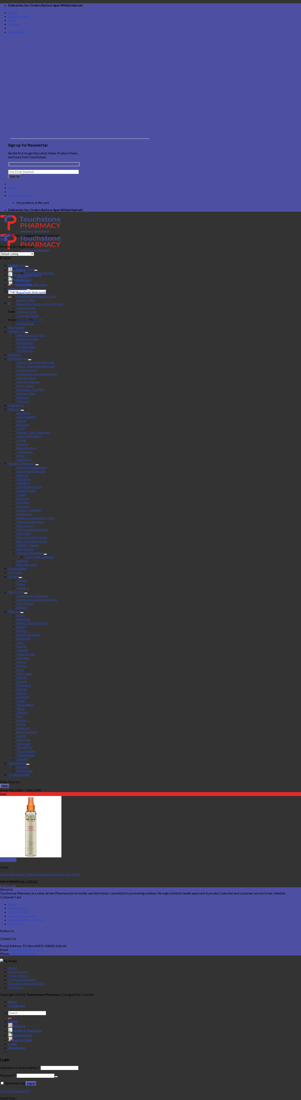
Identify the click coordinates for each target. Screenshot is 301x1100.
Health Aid (24, 514)
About (13, 12)
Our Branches (18, 16)
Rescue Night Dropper (32, 537)
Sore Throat (24, 549)
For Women (24, 771)
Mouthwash (24, 343)
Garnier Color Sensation (33, 432)
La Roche (22, 697)
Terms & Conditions (22, 916)
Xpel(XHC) (24, 459)
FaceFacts (23, 685)
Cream (21, 494)
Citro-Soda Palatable (39, 557)
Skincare (14, 611)
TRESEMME (25, 755)
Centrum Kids (26, 308)
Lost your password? (14, 1091)
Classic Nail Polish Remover (35, 366)
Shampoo (22, 397)
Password (8, 1075)
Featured (14, 354)
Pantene (22, 444)
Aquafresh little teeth (31, 292)
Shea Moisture (26, 448)
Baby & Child (17, 288)
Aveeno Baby (25, 300)
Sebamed (22, 728)
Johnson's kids (26, 312)
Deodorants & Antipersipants (36, 374)
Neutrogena (24, 705)
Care (19, 642)
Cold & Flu (23, 479)
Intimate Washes (28, 382)
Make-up (22, 281)
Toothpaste (24, 351)
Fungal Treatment (28, 510)
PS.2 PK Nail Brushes (39, 273)
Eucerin (21, 681)
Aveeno (21, 631)
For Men (22, 767)
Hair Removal (26, 378)
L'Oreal (21, 693)
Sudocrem (23, 740)
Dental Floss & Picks (30, 335)
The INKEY (24, 747)
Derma (21, 662)
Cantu (20, 428)
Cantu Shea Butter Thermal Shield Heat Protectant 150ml (40, 874)
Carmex (21, 580)
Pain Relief (23, 533)
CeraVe (21, 646)
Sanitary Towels (27, 545)
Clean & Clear (25, 654)
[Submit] (9, 297)
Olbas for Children (29, 319)
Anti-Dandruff (26, 417)
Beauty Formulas (28, 634)
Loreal (20, 701)
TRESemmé (24, 452)
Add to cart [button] (8, 885)
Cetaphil (22, 650)
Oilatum (22, 712)
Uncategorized (18, 775)
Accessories (16, 265)
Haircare (14, 409)
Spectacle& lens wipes (31, 284)
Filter (5, 786)
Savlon (21, 724)
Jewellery (23, 277)
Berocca (22, 475)
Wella (20, 456)
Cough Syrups (26, 491)
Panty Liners (25, 386)
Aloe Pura (23, 413)
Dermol (21, 666)
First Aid (22, 502)
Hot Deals (15, 572)
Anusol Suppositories (31, 471)
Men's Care (16, 592)
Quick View (8, 860)
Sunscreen (23, 743)
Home (4, 235)
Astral (20, 627)
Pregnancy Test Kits (30, 389)
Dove (20, 670)
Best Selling (16, 327)
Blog (11, 20)
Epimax (21, 677)
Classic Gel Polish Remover (35, 362)
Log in (31, 1083)
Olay (19, 716)
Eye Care (22, 498)
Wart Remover (26, 564)
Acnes (20, 615)
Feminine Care (18, 358)
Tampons (22, 401)
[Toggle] (26, 266)
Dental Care (16, 331)
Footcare (22, 506)
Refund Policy (18, 908)
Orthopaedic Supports (32, 529)
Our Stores (15, 924)
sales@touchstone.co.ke (26, 950)
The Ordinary (25, 751)
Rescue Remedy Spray (31, 541)
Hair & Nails (25, 269)
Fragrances (16, 405)
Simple (21, 736)
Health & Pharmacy (21, 463)
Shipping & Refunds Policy (26, 920)
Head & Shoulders (28, 436)
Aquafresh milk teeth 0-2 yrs (36, 296)
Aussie (21, 421)
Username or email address (20, 1067)
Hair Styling (24, 603)
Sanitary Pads (25, 393)
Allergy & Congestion (31, 467)
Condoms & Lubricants (32, 596)
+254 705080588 (22, 953)
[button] (150, 1098)
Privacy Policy (18, 912)
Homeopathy (17, 568)
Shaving (21, 607)
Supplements (25, 323)
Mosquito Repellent (30, 522)
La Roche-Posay (27, 316)
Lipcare (13, 576)
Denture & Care (27, 339)
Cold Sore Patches (29, 487)
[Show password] (56, 1076)
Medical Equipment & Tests (35, 518)
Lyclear (21, 440)
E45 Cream (24, 673)
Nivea (20, 584)
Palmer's (22, 588)
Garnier (21, 689)
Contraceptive (26, 370)
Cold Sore (23, 483)
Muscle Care (25, 526)
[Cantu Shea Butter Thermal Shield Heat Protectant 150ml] (30, 856)
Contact (14, 24)
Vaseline (22, 759)
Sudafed (22, 561)
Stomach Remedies (29, 553)
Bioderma (23, 638)
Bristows (22, 424)
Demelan (22, 658)
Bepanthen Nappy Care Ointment (39, 304)
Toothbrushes (26, 347)
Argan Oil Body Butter (32, 623)
